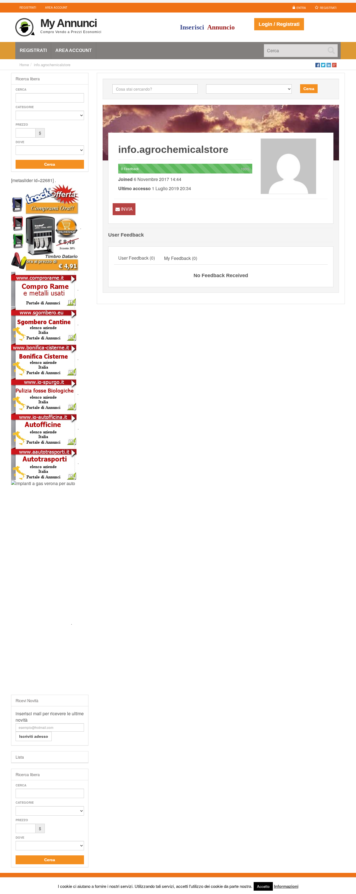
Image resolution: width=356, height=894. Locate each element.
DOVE (20, 142)
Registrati (328, 8)
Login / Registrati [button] (279, 24)
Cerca (21, 89)
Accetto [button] (263, 886)
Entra (301, 8)
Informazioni (286, 886)
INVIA (127, 209)
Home (24, 64)
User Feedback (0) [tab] (136, 258)
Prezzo (22, 124)
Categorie (25, 107)
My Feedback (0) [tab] (180, 258)
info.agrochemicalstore (52, 64)
